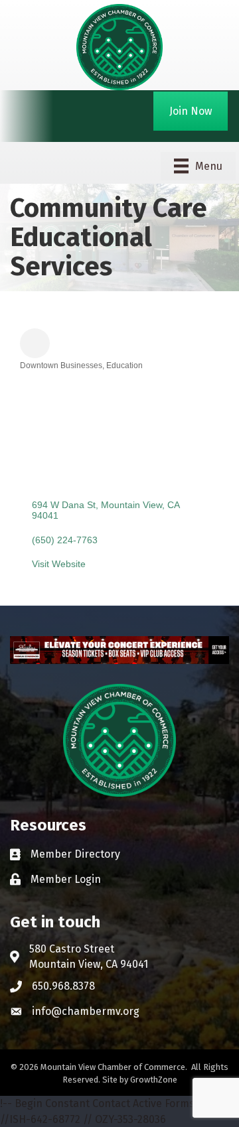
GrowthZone (153, 1080)
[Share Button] (35, 343)
